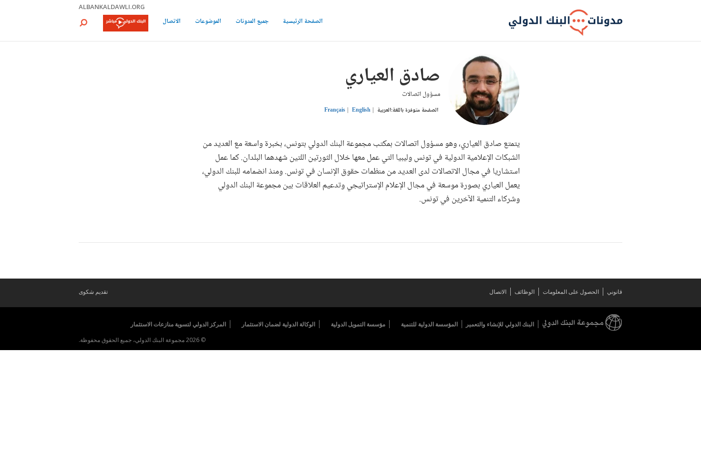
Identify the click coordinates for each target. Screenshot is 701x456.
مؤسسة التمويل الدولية (358, 324)
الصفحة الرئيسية (303, 22)
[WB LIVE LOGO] (125, 23)
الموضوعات (208, 22)
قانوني (614, 292)
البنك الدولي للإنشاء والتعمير (500, 324)
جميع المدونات (252, 22)
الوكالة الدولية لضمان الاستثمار (278, 324)
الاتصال (172, 22)
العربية (384, 110)
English (361, 110)
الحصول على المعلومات (571, 292)
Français (334, 110)
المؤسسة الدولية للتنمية (429, 324)
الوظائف (525, 292)
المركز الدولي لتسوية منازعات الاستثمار (178, 324)
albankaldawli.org (112, 7)
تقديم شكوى (93, 292)
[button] (83, 23)
